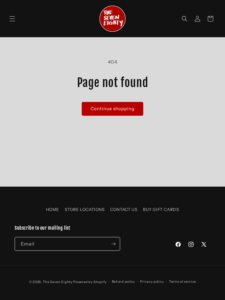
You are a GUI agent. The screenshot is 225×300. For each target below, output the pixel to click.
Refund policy (123, 281)
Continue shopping (112, 108)
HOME (52, 209)
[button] (12, 18)
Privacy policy (152, 281)
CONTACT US (123, 209)
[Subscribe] (113, 244)
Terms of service (182, 281)
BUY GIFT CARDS (161, 209)
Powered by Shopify (90, 282)
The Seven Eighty (57, 282)
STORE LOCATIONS (85, 209)
